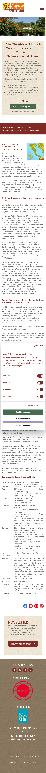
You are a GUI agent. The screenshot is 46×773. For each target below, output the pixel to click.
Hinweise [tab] (20, 127)
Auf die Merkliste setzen (24, 112)
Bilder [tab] (24, 131)
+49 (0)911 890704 (24, 736)
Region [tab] (29, 127)
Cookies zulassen (23, 412)
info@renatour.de (24, 739)
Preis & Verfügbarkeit (23, 107)
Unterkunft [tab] (9, 127)
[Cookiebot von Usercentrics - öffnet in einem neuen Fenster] (34, 346)
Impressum (34, 756)
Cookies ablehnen (23, 425)
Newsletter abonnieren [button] (23, 644)
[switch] (40, 382)
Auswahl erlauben (23, 419)
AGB (24, 756)
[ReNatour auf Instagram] (41, 606)
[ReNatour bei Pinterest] (36, 606)
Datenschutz (15, 762)
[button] (42, 9)
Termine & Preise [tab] (12, 131)
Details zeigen (33, 405)
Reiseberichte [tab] (35, 131)
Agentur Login (30, 762)
